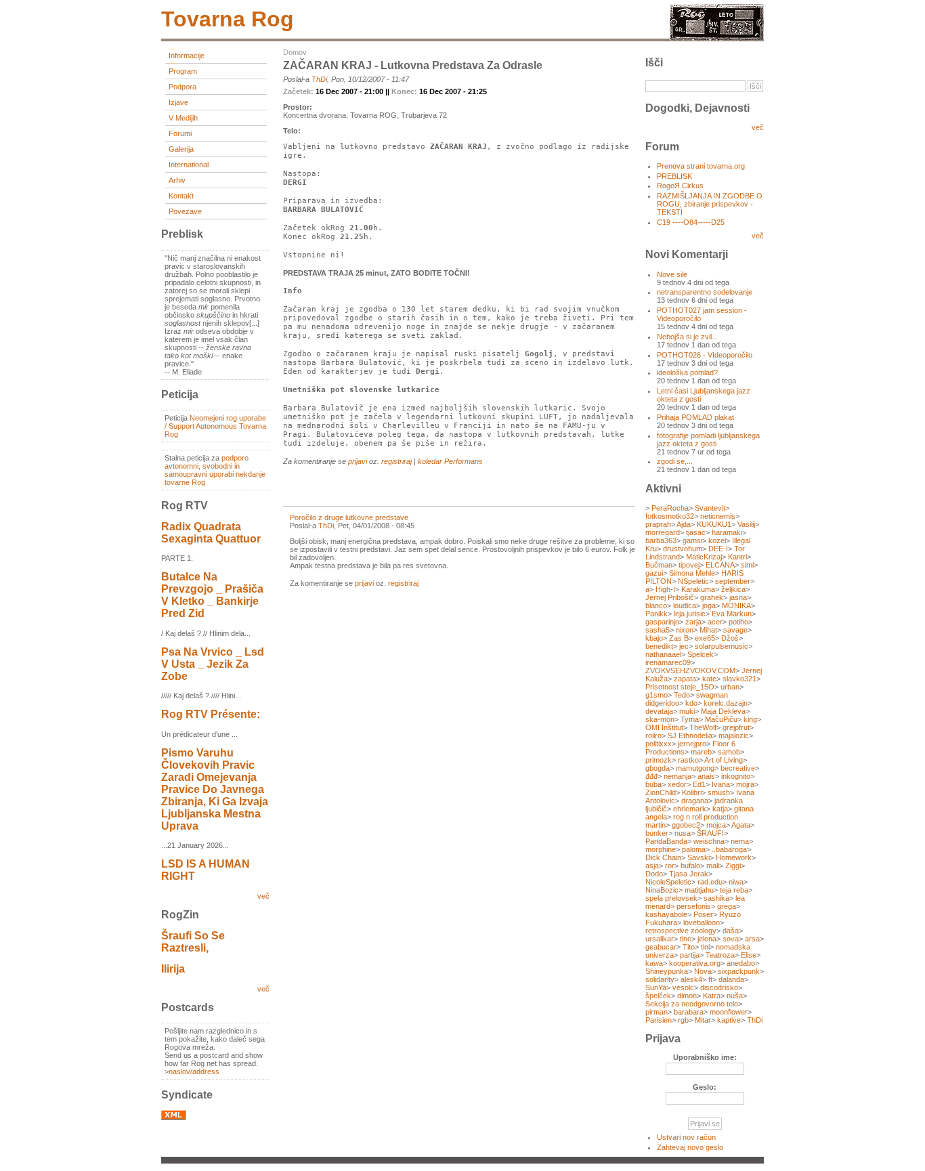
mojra (745, 784)
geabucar (660, 947)
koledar (430, 461)
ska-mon (659, 719)
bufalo (690, 865)
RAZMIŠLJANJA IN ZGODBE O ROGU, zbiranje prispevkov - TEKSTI (709, 204)
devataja (659, 711)
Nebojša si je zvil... (687, 337)
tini (705, 947)
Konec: (405, 91)
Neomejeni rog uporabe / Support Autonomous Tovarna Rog (215, 426)
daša (731, 931)
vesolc (683, 987)
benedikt (659, 646)
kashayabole (666, 914)
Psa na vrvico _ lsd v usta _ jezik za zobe (212, 664)
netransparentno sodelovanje (704, 292)
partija (690, 955)
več (263, 896)
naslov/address (194, 1071)
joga (709, 605)
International (189, 165)
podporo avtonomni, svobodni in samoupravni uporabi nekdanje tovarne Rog (215, 470)
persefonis (693, 906)
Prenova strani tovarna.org (701, 166)
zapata (685, 679)
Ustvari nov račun (686, 1137)
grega (726, 906)
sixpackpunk (739, 971)
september (732, 581)
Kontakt (181, 196)
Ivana (721, 784)
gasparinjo (662, 622)
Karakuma (698, 589)
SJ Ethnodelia (690, 735)
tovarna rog (227, 19)
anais (706, 776)
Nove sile (672, 274)
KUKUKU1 (714, 524)
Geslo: (704, 1087)
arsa (752, 939)
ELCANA (720, 565)
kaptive (729, 1020)
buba (653, 784)
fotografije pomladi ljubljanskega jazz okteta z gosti (708, 439)
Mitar (703, 1020)
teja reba (734, 890)
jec (684, 646)
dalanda (731, 979)
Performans (463, 461)
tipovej (689, 565)
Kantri (737, 557)
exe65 (705, 638)
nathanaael (663, 654)
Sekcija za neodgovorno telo (691, 1004)
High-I (665, 589)
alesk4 (691, 979)
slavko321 (739, 679)
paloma (694, 849)
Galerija (181, 149)
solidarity (659, 979)
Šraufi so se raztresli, (193, 942)
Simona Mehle (692, 573)
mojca (716, 825)
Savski (698, 857)
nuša (735, 996)
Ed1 (699, 784)
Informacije (187, 55)
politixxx (658, 744)
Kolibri (692, 792)
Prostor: (297, 107)
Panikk (656, 614)
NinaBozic (662, 890)
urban (729, 687)
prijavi (357, 461)
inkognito (735, 776)
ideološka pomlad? (687, 372)
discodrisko (719, 987)
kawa (654, 963)
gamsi (692, 540)
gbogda (657, 768)
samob (729, 752)
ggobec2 (686, 825)
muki (687, 711)
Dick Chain (663, 857)
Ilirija (173, 969)
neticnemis (717, 516)
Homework (734, 857)
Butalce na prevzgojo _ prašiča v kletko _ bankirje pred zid (212, 595)
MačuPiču (721, 719)
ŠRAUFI (710, 833)
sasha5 (657, 630)
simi (747, 565)
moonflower (729, 1012)
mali (712, 865)
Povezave (185, 211)
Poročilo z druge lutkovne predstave (349, 517)
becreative (737, 768)
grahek (711, 597)
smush (719, 792)
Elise (748, 955)
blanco (656, 605)
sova (731, 939)
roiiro (653, 735)
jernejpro (692, 744)
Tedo (682, 695)
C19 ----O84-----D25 (691, 222)
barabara (689, 1012)
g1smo (656, 695)
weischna (709, 841)
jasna (738, 597)
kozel (717, 540)
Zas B (679, 638)
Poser (703, 914)
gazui (654, 573)
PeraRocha (670, 508)
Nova (703, 971)
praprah (658, 524)
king (750, 719)
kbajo (654, 638)
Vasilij (746, 524)
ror (669, 865)
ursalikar (659, 939)
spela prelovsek (671, 898)
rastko (688, 760)
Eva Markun (732, 614)
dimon (687, 996)
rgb (683, 1020)
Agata (740, 825)
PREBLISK (674, 176)
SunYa (655, 987)
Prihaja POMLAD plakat (695, 417)
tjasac (696, 532)
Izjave (178, 102)
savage (735, 630)
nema (740, 841)
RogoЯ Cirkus (680, 186)
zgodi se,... (675, 461)
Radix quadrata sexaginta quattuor (211, 533)
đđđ (651, 776)
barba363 (660, 540)
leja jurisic (690, 614)
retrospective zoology (680, 931)
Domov (295, 52)
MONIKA (736, 605)
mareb (701, 752)
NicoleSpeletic (668, 882)
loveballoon (701, 922)
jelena (706, 939)
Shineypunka (666, 971)
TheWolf (702, 727)
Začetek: (299, 91)
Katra (711, 996)
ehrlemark (689, 809)
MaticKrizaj (704, 557)
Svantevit (710, 508)
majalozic (733, 735)
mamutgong (695, 768)
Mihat (708, 630)
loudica (684, 605)
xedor (677, 784)
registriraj (396, 461)
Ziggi (733, 865)
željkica (733, 589)
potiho (738, 622)
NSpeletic (693, 581)
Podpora (182, 87)
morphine (660, 849)
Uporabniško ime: (705, 1057)
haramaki (727, 532)
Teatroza (720, 955)
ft (710, 979)
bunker (656, 833)
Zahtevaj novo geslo (690, 1147)
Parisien (658, 1020)
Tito (689, 947)
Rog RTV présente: (210, 714)
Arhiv (177, 180)
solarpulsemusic (721, 646)
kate (709, 679)
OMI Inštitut (664, 727)
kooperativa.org (694, 963)
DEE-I (718, 549)
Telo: (292, 131)
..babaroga (729, 849)
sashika (716, 898)
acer (715, 622)
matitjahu (699, 890)
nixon (684, 630)
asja (652, 865)
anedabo (741, 963)
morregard (662, 532)
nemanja (677, 776)
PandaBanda (666, 841)
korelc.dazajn (726, 703)
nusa (682, 833)
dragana (694, 800)
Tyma (690, 719)
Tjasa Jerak (688, 874)
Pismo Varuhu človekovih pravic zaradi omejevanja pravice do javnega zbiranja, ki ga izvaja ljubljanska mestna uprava (214, 789)
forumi (180, 133)
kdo (691, 703)
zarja (693, 622)
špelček (658, 996)
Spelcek (700, 654)
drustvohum (682, 549)
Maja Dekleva (723, 711)
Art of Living (723, 760)
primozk (658, 760)
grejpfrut (736, 727)
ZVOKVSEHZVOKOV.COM (690, 670)
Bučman (658, 565)
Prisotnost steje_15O (679, 687)
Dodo (654, 874)
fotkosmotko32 (669, 516)
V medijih (183, 118)
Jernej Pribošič (669, 597)
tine (685, 939)
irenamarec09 (668, 662)
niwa (736, 882)
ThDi (319, 79)
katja (720, 809)
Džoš (730, 638)
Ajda (683, 524)
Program (183, 71)
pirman (656, 1012)
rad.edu (710, 882)
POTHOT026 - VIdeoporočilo (704, 355)
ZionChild (660, 792)
